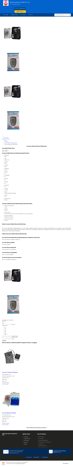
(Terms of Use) (25, 462)
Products (6, 141)
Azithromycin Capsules (42, 445)
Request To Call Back (6, 138)
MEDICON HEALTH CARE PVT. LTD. (20, 3)
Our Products (23, 14)
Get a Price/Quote (5, 150)
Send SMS (37, 457)
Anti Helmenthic (41, 436)
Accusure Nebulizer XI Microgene (9, 412)
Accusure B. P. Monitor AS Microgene (10, 372)
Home (6, 140)
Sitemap (25, 444)
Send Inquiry (20, 11)
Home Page (5, 14)
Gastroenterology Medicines (43, 440)
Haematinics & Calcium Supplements (45, 442)
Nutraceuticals (41, 443)
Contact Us (30, 14)
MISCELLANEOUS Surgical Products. (11, 142)
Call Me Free (45, 457)
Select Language (65, 463)
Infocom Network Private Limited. (20, 463)
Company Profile (14, 14)
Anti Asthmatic (41, 438)
